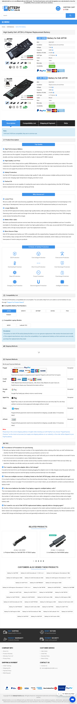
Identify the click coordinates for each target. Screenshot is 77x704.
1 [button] (33, 561)
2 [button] (36, 561)
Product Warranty (7, 653)
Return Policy (44, 658)
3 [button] (38, 561)
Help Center (44, 651)
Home (3, 27)
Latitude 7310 (23, 325)
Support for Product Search (15, 302)
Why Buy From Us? (8, 656)
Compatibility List (29, 123)
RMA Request (7, 673)
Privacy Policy (6, 658)
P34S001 (8, 314)
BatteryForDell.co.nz (18, 695)
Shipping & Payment (47, 123)
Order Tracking (7, 665)
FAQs (66, 123)
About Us (5, 651)
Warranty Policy (45, 656)
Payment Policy (7, 670)
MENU (6, 22)
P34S (67, 311)
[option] (18, 49)
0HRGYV (23, 311)
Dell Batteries (10, 27)
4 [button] (41, 561)
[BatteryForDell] (11, 8)
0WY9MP (38, 311)
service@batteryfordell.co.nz (49, 668)
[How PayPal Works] (65, 688)
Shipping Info (6, 668)
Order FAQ (44, 653)
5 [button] (43, 561)
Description (11, 123)
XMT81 (9, 325)
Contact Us (44, 665)
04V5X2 (53, 311)
